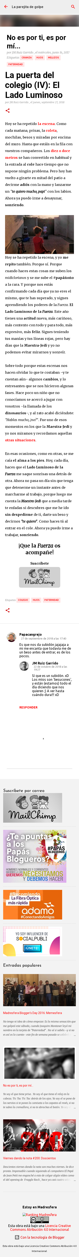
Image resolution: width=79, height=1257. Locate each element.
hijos (39, 57)
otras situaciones (20, 440)
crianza (27, 57)
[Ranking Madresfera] (40, 1215)
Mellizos (53, 57)
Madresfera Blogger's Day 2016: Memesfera (32, 1013)
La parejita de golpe (27, 7)
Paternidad (15, 64)
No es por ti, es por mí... (18, 1085)
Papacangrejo (30, 634)
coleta (51, 130)
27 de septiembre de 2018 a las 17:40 (43, 638)
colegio (23, 600)
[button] (7, 111)
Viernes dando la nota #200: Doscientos (29, 1158)
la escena (46, 124)
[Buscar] (73, 7)
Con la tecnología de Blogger (42, 1237)
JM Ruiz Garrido (45, 663)
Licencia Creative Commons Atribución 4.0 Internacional (40, 1227)
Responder (28, 707)
